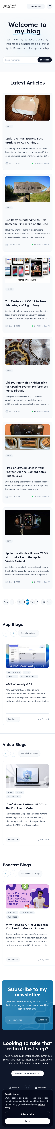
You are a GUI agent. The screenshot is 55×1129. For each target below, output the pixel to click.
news (10, 289)
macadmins (14, 672)
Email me (16, 1087)
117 (36, 602)
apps (26, 672)
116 (31, 602)
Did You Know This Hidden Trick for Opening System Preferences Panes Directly (26, 386)
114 (23, 602)
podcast (12, 913)
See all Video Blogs (29, 753)
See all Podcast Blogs (30, 873)
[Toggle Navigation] (49, 6)
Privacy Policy (27, 1114)
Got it (27, 1121)
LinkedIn (42, 1087)
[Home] (9, 6)
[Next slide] (13, 633)
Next (49, 602)
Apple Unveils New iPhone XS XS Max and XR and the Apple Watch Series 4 (26, 557)
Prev (6, 602)
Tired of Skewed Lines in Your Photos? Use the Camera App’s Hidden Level (25, 472)
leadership (27, 913)
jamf (10, 792)
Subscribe (44, 59)
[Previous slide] (6, 633)
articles (12, 676)
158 (43, 602)
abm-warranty (29, 676)
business (12, 917)
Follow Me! (35, 6)
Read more (13, 719)
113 (18, 602)
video (20, 792)
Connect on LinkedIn (25, 1073)
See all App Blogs (28, 633)
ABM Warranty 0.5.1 (19, 684)
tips (9, 126)
